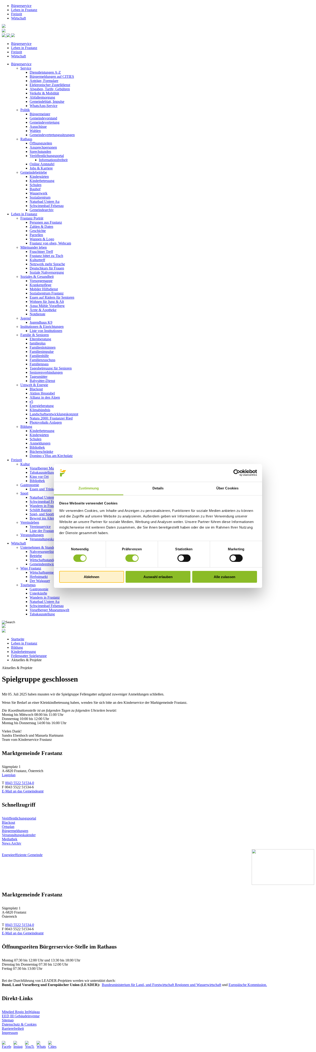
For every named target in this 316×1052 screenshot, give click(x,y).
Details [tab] (158, 488)
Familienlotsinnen (43, 347)
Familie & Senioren (34, 335)
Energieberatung (42, 406)
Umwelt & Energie (34, 385)
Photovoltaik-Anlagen (46, 422)
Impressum (10, 1033)
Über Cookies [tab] (227, 488)
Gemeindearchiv (42, 210)
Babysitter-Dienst (42, 381)
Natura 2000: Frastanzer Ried (51, 418)
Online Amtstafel (42, 164)
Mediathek (9, 839)
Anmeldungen (40, 443)
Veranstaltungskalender (46, 539)
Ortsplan (8, 827)
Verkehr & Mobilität (44, 93)
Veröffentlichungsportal (47, 156)
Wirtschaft (18, 18)
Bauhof (35, 189)
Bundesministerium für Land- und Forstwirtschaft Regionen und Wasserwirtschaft (161, 985)
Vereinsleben (29, 522)
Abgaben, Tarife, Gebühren (50, 89)
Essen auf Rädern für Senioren (52, 297)
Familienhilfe (39, 356)
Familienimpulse (42, 352)
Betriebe (36, 556)
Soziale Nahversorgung (47, 272)
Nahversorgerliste (42, 552)
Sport (24, 493)
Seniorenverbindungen (46, 372)
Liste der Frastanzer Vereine (50, 531)
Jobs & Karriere (41, 168)
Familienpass (39, 364)
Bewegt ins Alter (42, 518)
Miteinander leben (33, 247)
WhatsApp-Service (43, 106)
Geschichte (38, 231)
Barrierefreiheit (13, 1028)
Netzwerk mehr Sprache (47, 264)
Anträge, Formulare (44, 81)
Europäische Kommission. (248, 985)
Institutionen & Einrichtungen (42, 327)
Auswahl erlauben (158, 577)
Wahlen (35, 131)
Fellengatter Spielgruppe (29, 656)
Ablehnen (91, 577)
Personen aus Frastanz (46, 222)
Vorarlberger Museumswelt (49, 468)
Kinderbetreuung (42, 181)
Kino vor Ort (39, 477)
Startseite (17, 639)
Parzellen (36, 235)
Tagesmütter (38, 377)
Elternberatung (40, 339)
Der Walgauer (40, 581)
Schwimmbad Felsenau (47, 206)
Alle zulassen (224, 577)
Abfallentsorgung (42, 97)
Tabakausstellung (42, 472)
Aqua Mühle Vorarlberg (47, 306)
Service (25, 68)
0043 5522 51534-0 (19, 783)
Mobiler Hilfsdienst (44, 289)
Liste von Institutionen (46, 331)
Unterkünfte (38, 593)
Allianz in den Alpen (45, 397)
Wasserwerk (38, 193)
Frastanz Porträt (31, 218)
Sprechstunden (40, 151)
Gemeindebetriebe (33, 172)
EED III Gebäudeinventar (21, 1016)
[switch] (132, 558)
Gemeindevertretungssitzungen (52, 135)
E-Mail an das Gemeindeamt (22, 791)
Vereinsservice (40, 527)
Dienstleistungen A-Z (45, 72)
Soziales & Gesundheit (37, 277)
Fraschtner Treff (41, 252)
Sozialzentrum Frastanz (47, 293)
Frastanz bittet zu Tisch (46, 256)
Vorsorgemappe (41, 281)
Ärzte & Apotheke (43, 310)
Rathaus (26, 139)
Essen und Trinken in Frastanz (52, 489)
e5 (31, 402)
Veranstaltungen (32, 535)
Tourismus (28, 585)
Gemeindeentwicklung (46, 564)
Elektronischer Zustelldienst (50, 85)
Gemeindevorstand (43, 118)
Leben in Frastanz (24, 10)
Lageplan (8, 775)
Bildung (26, 427)
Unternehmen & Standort (38, 547)
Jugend (25, 318)
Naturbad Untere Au (44, 202)
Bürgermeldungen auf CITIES (52, 76)
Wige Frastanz (30, 568)
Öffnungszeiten (41, 143)
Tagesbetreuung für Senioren (51, 368)
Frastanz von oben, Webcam (50, 243)
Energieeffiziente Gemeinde (22, 855)
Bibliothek (37, 447)
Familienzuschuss (42, 360)
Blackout (36, 389)
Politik (25, 110)
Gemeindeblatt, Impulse (47, 101)
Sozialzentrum (40, 197)
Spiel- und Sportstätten (46, 514)
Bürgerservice (21, 6)
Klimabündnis (40, 410)
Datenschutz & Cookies (19, 1024)
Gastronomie (29, 485)
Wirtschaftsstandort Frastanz (50, 560)
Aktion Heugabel (42, 393)
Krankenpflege (40, 285)
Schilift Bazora (40, 510)
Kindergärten (39, 176)
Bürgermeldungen (15, 831)
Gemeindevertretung (44, 122)
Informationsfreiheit (53, 160)
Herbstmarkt (39, 577)
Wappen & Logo (42, 239)
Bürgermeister (40, 114)
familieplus (38, 343)
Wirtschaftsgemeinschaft (47, 572)
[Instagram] (18, 1045)
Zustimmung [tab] (88, 488)
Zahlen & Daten (41, 227)
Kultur (25, 464)
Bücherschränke (41, 452)
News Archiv (11, 843)
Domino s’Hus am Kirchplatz (51, 456)
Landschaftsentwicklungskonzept (54, 414)
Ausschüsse (38, 126)
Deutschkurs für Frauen (47, 268)
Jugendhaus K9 (41, 322)
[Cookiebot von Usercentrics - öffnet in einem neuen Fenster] (237, 472)
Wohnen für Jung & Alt (47, 302)
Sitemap (8, 1020)
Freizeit (16, 14)
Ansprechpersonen (43, 147)
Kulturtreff (37, 260)
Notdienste (37, 314)
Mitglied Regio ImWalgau (21, 1012)
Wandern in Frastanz (45, 506)
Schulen (35, 185)
